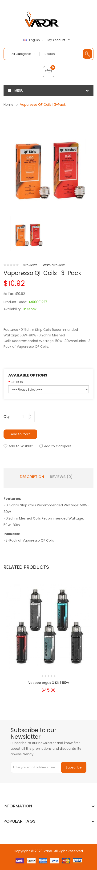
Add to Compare (58, 446)
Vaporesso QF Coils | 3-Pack (43, 104)
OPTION (17, 382)
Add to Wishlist (21, 446)
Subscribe (74, 767)
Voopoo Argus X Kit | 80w (48, 682)
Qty (7, 416)
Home (8, 104)
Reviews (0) (61, 476)
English (34, 40)
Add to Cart (20, 434)
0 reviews (30, 265)
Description (32, 476)
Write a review (54, 265)
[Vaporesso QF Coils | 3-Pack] (28, 233)
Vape (48, 851)
